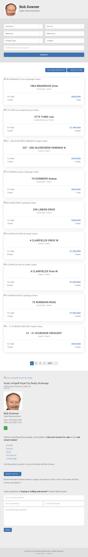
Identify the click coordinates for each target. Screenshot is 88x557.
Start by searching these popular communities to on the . (42, 438)
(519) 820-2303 (15, 420)
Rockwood (11, 455)
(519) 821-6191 (16, 422)
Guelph (9, 445)
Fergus (9, 448)
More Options (76, 70)
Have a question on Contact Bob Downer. (35, 491)
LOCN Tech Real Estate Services (40, 551)
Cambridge (11, 458)
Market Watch (12, 474)
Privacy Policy (40, 553)
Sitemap (49, 553)
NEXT (50, 363)
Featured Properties (56, 70)
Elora (8, 452)
